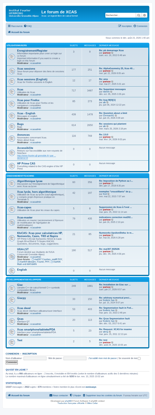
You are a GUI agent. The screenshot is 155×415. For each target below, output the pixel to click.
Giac (20, 284)
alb (104, 102)
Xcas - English (26, 113)
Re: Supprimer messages (112, 89)
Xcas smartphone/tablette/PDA (36, 329)
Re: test (103, 340)
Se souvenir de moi (128, 358)
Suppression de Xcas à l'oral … (115, 207)
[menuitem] (28, 26)
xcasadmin (35, 63)
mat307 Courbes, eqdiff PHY (48, 259)
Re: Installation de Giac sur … (115, 284)
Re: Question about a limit (113, 113)
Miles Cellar (92, 403)
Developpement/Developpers (24, 279)
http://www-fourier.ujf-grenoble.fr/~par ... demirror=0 (36, 156)
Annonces (23, 134)
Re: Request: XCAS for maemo (115, 329)
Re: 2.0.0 (103, 134)
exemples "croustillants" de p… (116, 191)
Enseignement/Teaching (20, 176)
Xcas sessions (26, 68)
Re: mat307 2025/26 (109, 249)
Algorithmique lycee (29, 181)
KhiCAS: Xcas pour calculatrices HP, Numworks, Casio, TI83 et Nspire (40, 235)
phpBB (68, 401)
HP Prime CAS (26, 163)
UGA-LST (23, 249)
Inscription (29, 354)
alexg (105, 331)
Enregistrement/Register (32, 50)
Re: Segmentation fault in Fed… (116, 308)
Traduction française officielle (71, 403)
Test (19, 340)
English (22, 269)
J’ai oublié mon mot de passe (102, 358)
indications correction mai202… (116, 217)
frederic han (109, 300)
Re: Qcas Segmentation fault (114, 318)
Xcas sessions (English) (32, 79)
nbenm (106, 91)
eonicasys (91, 387)
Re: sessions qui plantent (112, 124)
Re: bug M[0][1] (107, 100)
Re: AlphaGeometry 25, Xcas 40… (117, 68)
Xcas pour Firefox (28, 100)
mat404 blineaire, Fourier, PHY (34, 261)
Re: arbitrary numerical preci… (115, 297)
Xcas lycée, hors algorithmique (36, 191)
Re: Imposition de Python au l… (116, 181)
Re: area (103, 79)
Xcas (20, 89)
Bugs (20, 124)
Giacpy (21, 298)
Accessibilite (25, 147)
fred (105, 194)
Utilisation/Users (17, 45)
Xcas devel (24, 308)
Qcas (20, 318)
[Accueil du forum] (24, 13)
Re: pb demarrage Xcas (111, 50)
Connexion (12, 354)
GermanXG (108, 115)
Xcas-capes (24, 207)
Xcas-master (24, 217)
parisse (107, 53)
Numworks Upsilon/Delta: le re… (116, 233)
